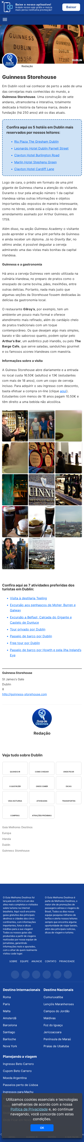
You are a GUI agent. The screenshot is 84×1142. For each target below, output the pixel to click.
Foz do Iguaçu (53, 1025)
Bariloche (9, 1039)
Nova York (10, 1046)
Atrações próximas (42, 815)
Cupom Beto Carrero (17, 1071)
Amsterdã (9, 1018)
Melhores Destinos (63, 890)
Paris (6, 1004)
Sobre (13, 961)
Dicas (68, 786)
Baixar (71, 7)
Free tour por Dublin (25, 643)
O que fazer (15, 786)
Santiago (9, 1032)
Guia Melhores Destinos (42, 20)
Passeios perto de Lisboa (20, 1085)
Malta (6, 1011)
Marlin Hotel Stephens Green (35, 162)
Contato (50, 961)
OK (42, 1127)
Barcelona (10, 1025)
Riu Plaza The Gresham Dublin (36, 141)
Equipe (24, 961)
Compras (15, 815)
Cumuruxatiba (53, 997)
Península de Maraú (57, 1039)
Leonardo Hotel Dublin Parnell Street (41, 148)
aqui (63, 391)
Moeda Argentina (15, 1078)
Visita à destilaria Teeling (28, 598)
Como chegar (42, 772)
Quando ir (15, 772)
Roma (7, 997)
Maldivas (50, 1018)
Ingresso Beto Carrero (18, 1064)
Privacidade (67, 961)
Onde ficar (68, 772)
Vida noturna (15, 801)
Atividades (42, 801)
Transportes (68, 801)
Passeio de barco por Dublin (31, 636)
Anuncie (36, 961)
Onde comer (42, 786)
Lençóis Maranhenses (59, 1004)
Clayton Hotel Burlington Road (36, 155)
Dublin (77, 60)
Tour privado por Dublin (27, 629)
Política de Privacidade (29, 1109)
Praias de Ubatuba (56, 1046)
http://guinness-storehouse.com (24, 694)
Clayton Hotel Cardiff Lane (34, 169)
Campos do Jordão (57, 1011)
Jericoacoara (52, 1032)
